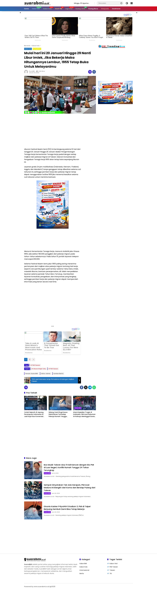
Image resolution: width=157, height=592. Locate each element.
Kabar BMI (78, 408)
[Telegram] (90, 387)
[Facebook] (81, 387)
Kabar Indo (28, 49)
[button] (121, 3)
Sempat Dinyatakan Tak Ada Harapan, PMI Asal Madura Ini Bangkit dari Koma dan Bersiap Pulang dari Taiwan (69, 488)
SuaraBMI (32, 71)
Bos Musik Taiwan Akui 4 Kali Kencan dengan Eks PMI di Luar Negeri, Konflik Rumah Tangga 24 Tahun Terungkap (69, 467)
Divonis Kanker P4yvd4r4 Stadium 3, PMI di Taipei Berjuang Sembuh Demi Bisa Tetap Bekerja (67, 507)
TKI (111, 573)
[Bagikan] (94, 72)
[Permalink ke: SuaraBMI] (26, 72)
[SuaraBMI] (47, 3)
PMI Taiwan (36, 365)
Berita (82, 573)
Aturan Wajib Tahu (39, 369)
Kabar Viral (113, 563)
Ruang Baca (37, 49)
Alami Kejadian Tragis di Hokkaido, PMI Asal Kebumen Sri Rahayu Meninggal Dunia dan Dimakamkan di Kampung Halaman (84, 414)
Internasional (84, 570)
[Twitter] (86, 387)
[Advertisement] (13, 43)
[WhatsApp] (94, 387)
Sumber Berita (58, 374)
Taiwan (112, 570)
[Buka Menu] (131, 3)
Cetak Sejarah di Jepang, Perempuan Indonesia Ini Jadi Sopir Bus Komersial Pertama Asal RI (34, 414)
